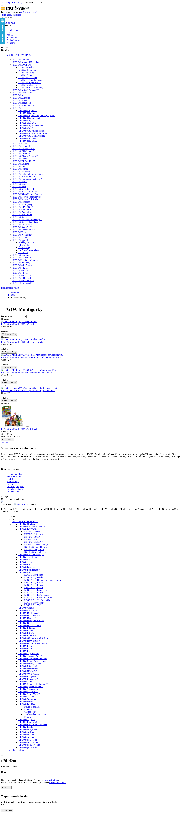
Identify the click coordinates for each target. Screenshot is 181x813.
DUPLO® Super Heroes (30, 82)
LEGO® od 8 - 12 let (22, 278)
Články (10, 35)
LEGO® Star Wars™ (22, 227)
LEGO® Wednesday (22, 235)
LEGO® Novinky (21, 60)
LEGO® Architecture (22, 92)
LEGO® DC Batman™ (24, 148)
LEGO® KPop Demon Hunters (27, 194)
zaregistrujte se (51, 780)
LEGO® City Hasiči (28, 113)
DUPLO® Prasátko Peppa (30, 80)
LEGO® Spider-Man (22, 224)
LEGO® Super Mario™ (24, 230)
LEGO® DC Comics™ (23, 151)
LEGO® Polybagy (21, 263)
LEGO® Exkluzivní (22, 257)
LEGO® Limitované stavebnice (27, 260)
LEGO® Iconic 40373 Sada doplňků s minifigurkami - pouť (28, 390)
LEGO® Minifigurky (22, 204)
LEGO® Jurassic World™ (25, 191)
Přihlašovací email (9, 766)
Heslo (3, 772)
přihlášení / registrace (11, 15)
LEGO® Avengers (21, 98)
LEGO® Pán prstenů (22, 212)
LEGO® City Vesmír (28, 138)
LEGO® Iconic (20, 181)
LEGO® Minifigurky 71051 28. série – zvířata (22, 342)
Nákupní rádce (13, 38)
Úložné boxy (24, 247)
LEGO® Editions (21, 164)
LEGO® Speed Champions (25, 222)
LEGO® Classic (20, 143)
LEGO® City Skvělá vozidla (32, 136)
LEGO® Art (18, 95)
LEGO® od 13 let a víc (23, 280)
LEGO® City (19, 108)
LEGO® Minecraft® (22, 202)
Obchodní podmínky (16, 474)
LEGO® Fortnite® (21, 171)
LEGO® (11, 295)
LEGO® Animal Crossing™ (26, 90)
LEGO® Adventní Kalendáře (26, 62)
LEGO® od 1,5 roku (22, 265)
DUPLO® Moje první (29, 85)
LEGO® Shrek (20, 217)
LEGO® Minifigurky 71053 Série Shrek (19, 429)
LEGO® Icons (19, 184)
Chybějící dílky (14, 491)
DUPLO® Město (26, 67)
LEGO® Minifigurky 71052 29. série (18, 324)
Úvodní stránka (14, 30)
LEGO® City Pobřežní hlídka (32, 125)
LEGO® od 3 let (20, 270)
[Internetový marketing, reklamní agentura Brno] (21, 504)
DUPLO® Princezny (28, 70)
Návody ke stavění (15, 489)
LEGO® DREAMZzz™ (24, 161)
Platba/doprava (13, 40)
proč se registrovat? (28, 12)
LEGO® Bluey (20, 100)
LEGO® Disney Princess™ (25, 156)
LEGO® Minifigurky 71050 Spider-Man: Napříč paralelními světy (31, 357)
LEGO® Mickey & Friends (25, 199)
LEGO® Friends (20, 169)
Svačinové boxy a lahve (29, 250)
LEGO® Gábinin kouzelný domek (28, 174)
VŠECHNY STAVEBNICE (19, 55)
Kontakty (11, 43)
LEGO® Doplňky (21, 240)
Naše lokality (13, 481)
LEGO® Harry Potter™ (24, 176)
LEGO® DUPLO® (22, 65)
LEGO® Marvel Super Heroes (27, 197)
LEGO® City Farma (28, 110)
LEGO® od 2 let (20, 268)
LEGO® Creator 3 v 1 (23, 146)
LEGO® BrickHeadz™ (24, 105)
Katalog (10, 484)
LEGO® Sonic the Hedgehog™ (27, 219)
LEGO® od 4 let (20, 273)
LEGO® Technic (21, 232)
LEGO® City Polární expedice (32, 131)
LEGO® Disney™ (21, 153)
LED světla (24, 245)
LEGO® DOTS (20, 158)
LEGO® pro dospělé (22, 283)
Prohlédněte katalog (10, 288)
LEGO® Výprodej (21, 255)
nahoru (4, 442)
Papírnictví (23, 252)
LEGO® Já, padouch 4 (23, 189)
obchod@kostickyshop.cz (13, 2)
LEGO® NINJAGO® (23, 207)
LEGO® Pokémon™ (22, 214)
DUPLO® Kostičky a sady (31, 87)
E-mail (4, 804)
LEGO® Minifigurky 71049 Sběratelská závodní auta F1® (27, 372)
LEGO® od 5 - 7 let (22, 275)
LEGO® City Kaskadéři (30, 118)
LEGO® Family (20, 166)
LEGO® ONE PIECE (23, 209)
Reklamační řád (14, 476)
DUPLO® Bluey (26, 72)
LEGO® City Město (28, 123)
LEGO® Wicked (20, 237)
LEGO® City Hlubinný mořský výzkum (37, 115)
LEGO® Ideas (19, 186)
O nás (9, 32)
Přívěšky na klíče (26, 242)
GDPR (10, 479)
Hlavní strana (13, 292)
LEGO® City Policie (28, 128)
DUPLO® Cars (26, 75)
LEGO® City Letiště (28, 120)
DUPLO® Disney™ (28, 77)
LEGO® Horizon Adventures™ (27, 179)
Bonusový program (15, 486)
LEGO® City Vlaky (28, 141)
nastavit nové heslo (57, 782)
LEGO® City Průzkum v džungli (34, 133)
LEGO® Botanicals (22, 103)
